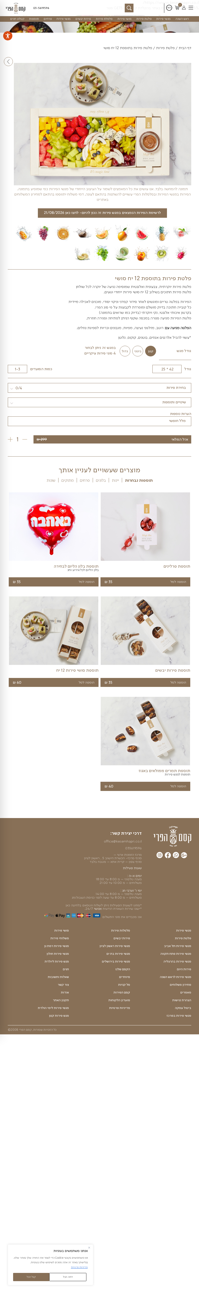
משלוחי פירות (59, 938)
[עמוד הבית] (172, 836)
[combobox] (99, 388)
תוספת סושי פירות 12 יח (77, 670)
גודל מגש (184, 350)
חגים (66, 969)
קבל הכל (31, 1276)
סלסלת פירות (104, 19)
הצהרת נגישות (181, 1000)
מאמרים (185, 992)
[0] (177, 8)
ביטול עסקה (183, 1008)
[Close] (89, 1247)
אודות (65, 992)
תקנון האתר (61, 1000)
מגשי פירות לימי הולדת (53, 1008)
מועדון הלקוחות (119, 1000)
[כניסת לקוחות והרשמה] (184, 8)
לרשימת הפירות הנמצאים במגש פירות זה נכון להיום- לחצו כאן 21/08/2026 (102, 212)
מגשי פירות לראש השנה (175, 977)
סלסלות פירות (120, 930)
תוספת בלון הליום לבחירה (76, 566)
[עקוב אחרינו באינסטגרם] (160, 856)
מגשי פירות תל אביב (177, 946)
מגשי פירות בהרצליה (177, 961)
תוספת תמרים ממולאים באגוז (164, 770)
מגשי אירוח (64, 19)
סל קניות (124, 984)
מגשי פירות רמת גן (56, 946)
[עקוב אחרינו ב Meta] (168, 856)
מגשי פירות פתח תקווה (175, 953)
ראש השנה (182, 19)
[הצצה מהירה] (145, 765)
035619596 (133, 848)
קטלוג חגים (17, 19)
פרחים (48, 19)
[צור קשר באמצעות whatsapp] (176, 856)
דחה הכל (68, 1276)
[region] (50, 1264)
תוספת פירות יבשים (172, 670)
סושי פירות (124, 19)
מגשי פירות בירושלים (116, 961)
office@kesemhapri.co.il (123, 841)
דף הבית (185, 48)
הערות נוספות (180, 413)
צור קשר (63, 984)
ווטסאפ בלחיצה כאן (79, 905)
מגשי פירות (163, 19)
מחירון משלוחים (180, 984)
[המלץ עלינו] (184, 856)
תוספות (34, 19)
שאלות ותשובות (58, 977)
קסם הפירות (122, 992)
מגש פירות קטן (59, 1015)
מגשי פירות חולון (58, 953)
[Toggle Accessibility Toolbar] (8, 36)
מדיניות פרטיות (79, 1267)
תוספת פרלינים (177, 566)
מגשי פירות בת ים (118, 953)
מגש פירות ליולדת (57, 961)
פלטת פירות (144, 19)
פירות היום (184, 969)
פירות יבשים (83, 19)
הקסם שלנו (122, 969)
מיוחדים (124, 977)
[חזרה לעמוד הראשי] (16, 8)
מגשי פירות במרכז (178, 1015)
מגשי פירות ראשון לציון (115, 946)
